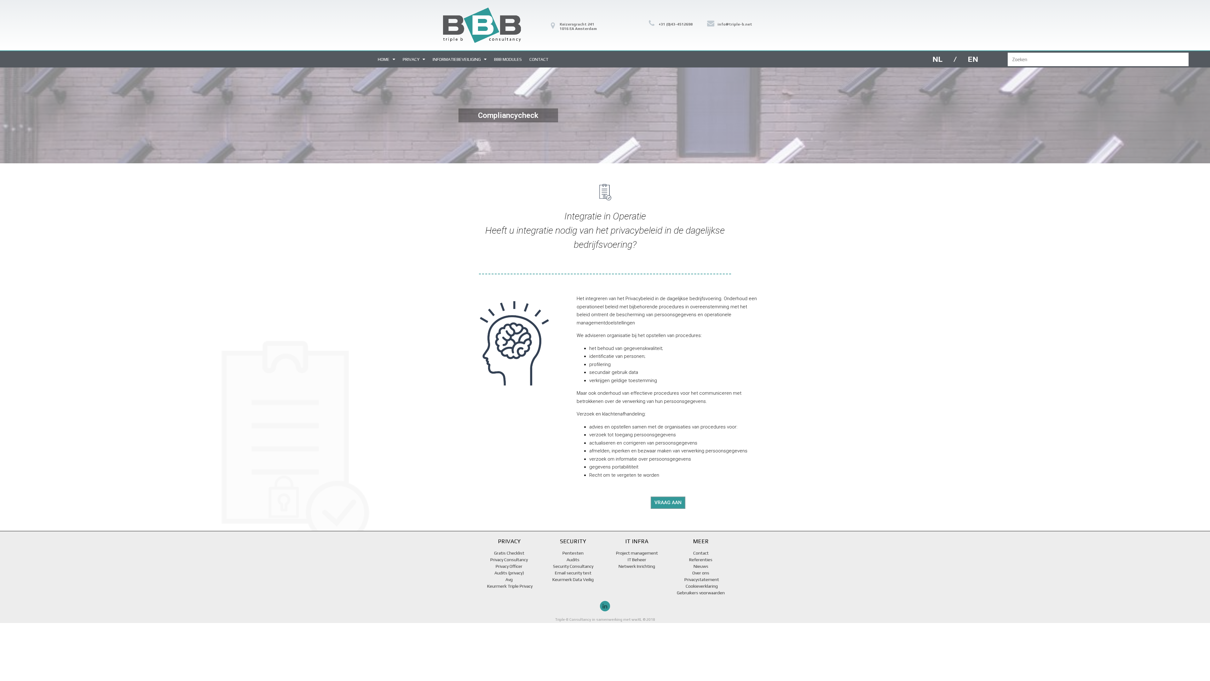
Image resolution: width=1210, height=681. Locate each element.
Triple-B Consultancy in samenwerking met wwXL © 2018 (605, 619)
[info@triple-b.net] (710, 23)
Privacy (411, 59)
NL (937, 59)
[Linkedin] (605, 606)
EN (973, 59)
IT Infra (636, 541)
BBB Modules (508, 59)
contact (538, 59)
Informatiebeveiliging (457, 59)
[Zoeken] (1195, 59)
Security (573, 541)
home (383, 59)
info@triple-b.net (734, 24)
